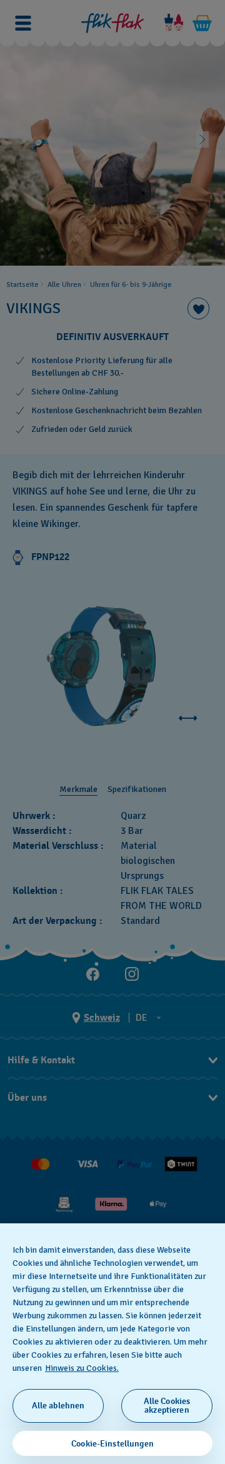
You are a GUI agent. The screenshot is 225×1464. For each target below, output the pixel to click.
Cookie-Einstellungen (112, 1443)
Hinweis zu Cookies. (82, 1368)
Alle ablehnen (58, 1405)
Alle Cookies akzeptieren (167, 1405)
